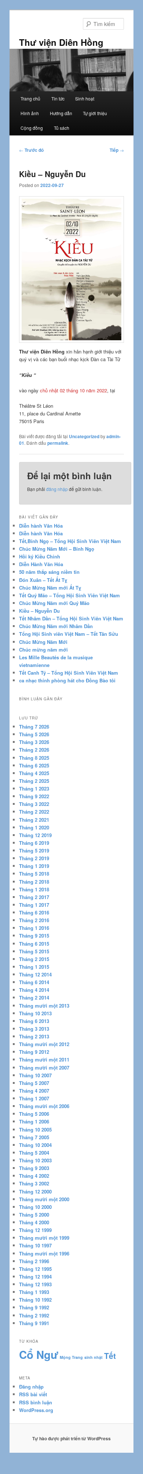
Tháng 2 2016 (34, 920)
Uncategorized (84, 436)
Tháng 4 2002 (34, 1175)
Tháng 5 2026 (34, 734)
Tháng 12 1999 (35, 1229)
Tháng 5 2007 (34, 1082)
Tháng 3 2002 (34, 1183)
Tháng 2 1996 (34, 1261)
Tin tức (58, 98)
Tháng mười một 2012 (44, 1044)
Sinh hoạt (84, 98)
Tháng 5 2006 (34, 1113)
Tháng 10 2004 (35, 1144)
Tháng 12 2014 (35, 974)
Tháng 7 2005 (34, 1137)
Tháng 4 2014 (34, 989)
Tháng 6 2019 (34, 842)
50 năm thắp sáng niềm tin (49, 571)
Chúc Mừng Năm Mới (43, 641)
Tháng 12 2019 (35, 835)
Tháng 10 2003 (35, 1160)
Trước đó (31, 150)
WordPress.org (36, 1410)
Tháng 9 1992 (34, 1307)
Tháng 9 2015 (34, 935)
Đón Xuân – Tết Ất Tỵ (43, 579)
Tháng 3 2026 (34, 741)
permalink (57, 443)
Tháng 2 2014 (34, 997)
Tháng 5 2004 (34, 1152)
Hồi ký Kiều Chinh (39, 556)
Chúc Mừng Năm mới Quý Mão (54, 603)
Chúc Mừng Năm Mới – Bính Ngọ (56, 548)
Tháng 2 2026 (34, 749)
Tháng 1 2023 (34, 788)
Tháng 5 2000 (34, 1214)
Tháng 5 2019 (34, 850)
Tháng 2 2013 (34, 1036)
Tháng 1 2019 (34, 865)
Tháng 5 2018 (34, 873)
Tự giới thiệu (95, 113)
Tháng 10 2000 (35, 1206)
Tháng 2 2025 (34, 780)
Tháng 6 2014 (34, 982)
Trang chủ (30, 98)
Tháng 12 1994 (35, 1276)
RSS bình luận (35, 1402)
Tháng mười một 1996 (44, 1253)
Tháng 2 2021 (34, 819)
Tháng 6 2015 (34, 943)
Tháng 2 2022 (34, 811)
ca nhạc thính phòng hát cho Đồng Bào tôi (67, 680)
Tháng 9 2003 (34, 1168)
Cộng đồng (32, 128)
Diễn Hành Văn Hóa (41, 564)
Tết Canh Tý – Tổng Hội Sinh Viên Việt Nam (68, 672)
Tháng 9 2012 (34, 1051)
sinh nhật (93, 1357)
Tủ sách (61, 128)
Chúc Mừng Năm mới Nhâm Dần (56, 626)
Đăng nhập (31, 1386)
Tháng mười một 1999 (44, 1237)
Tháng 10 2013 (35, 1013)
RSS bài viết (33, 1394)
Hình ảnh (30, 113)
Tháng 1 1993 (34, 1291)
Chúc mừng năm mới (43, 649)
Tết (110, 1355)
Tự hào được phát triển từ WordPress (71, 1438)
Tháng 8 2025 (34, 757)
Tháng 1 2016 (34, 927)
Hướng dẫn (61, 113)
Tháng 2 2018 (34, 881)
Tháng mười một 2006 (44, 1106)
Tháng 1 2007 (34, 1098)
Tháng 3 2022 (34, 803)
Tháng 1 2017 (34, 904)
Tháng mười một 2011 (44, 1059)
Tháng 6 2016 (34, 912)
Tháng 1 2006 (34, 1121)
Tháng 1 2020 (34, 827)
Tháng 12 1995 (35, 1268)
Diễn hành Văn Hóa (41, 525)
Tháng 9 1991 (34, 1323)
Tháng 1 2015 (34, 966)
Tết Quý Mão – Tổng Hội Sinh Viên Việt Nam (69, 595)
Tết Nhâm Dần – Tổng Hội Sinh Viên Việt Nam (71, 618)
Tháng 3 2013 (34, 1028)
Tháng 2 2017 (34, 897)
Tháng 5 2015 (34, 951)
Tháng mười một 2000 (44, 1199)
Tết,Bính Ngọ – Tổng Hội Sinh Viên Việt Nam (70, 541)
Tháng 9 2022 (34, 796)
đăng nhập (57, 489)
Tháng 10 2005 (35, 1129)
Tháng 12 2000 (35, 1191)
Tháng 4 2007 (34, 1090)
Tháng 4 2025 (34, 773)
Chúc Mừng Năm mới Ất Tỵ (50, 587)
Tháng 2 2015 (34, 959)
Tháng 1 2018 (34, 889)
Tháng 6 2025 (34, 765)
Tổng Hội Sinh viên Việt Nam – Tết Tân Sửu (68, 633)
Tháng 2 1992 (34, 1315)
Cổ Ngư (38, 1354)
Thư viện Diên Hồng (61, 42)
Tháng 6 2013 (34, 1020)
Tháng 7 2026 (34, 726)
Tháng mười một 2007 (44, 1067)
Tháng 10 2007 (35, 1075)
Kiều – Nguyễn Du (39, 610)
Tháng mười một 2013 (44, 1005)
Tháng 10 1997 (35, 1245)
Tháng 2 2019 (34, 858)
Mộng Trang (71, 1357)
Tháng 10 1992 (35, 1299)
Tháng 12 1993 (35, 1284)
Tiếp (117, 150)
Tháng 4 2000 (34, 1222)
